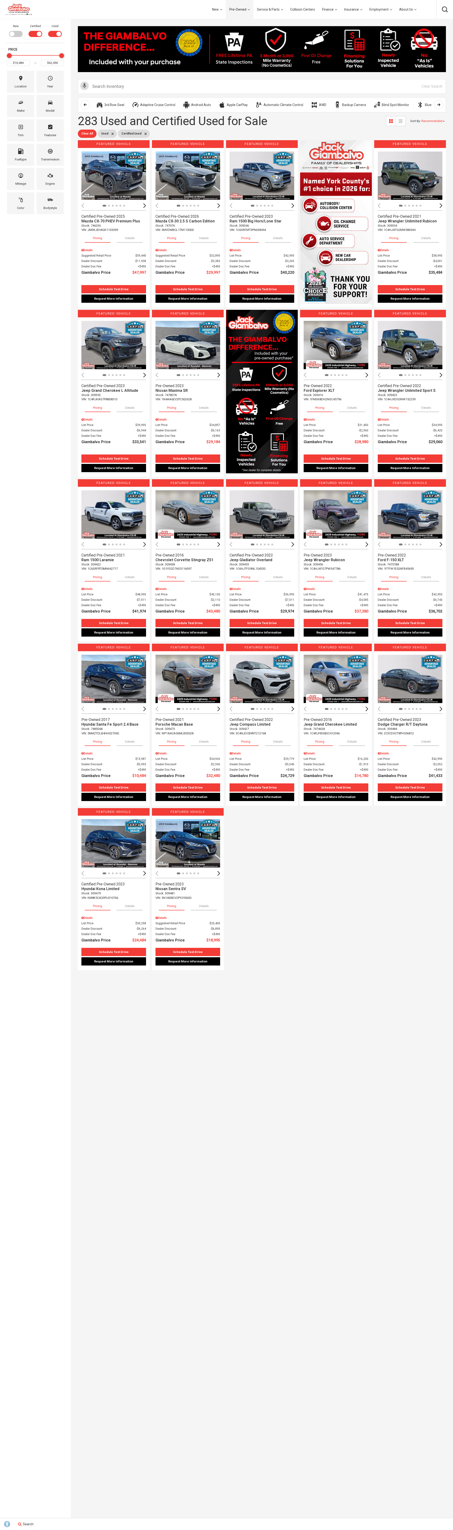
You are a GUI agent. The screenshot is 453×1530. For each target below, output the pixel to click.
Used (55, 26)
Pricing (97, 238)
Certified (35, 26)
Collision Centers (302, 9)
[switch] (15, 30)
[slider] (9, 55)
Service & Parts (268, 9)
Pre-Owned (237, 9)
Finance (328, 9)
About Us (406, 9)
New (215, 9)
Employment (379, 9)
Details (129, 238)
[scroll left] (85, 104)
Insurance (351, 9)
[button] (444, 9)
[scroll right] (438, 104)
